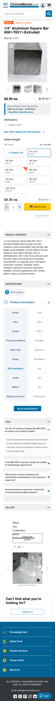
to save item (42, 216)
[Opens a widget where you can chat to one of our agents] (44, 696)
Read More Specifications (21, 112)
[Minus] (6, 207)
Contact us (27, 611)
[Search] (49, 13)
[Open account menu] (42, 5)
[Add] (19, 207)
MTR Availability (15, 368)
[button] (49, 6)
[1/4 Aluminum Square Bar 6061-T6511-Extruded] (17, 89)
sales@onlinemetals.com (28, 690)
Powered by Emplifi (28, 585)
